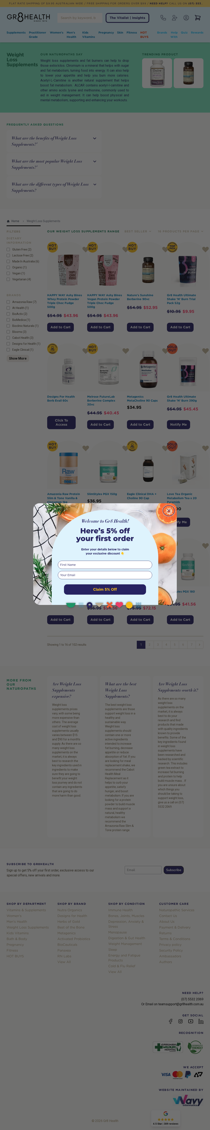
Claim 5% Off (105, 589)
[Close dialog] (169, 510)
